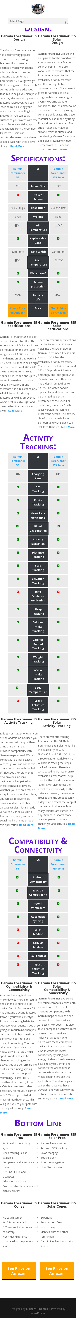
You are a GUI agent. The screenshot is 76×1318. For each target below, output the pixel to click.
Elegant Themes (37, 1309)
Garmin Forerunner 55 (18, 173)
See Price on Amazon (19, 1271)
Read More (17, 146)
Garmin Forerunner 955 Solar (58, 173)
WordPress (38, 1313)
